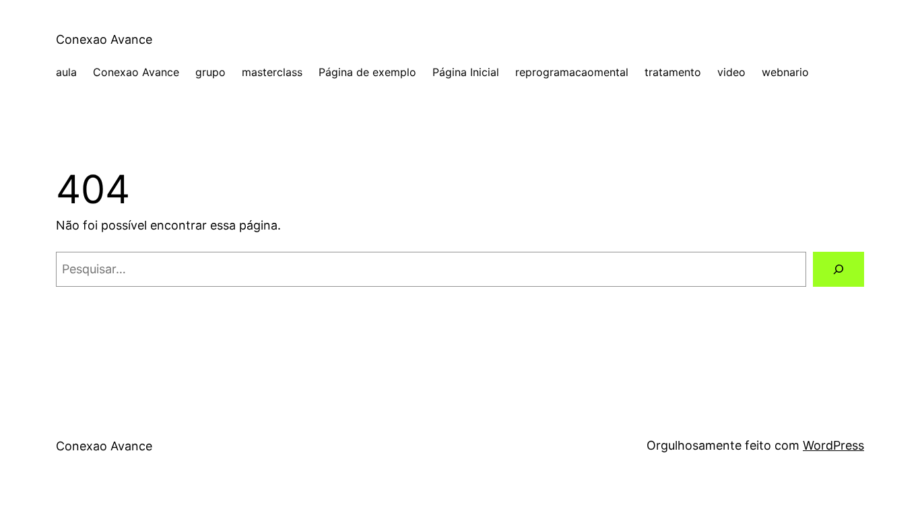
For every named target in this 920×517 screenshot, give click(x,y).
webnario (785, 72)
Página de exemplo (367, 72)
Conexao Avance (104, 39)
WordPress (833, 445)
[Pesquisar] (838, 269)
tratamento (673, 72)
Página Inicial (465, 72)
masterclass (272, 72)
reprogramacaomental (571, 72)
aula (66, 72)
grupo (210, 72)
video (731, 72)
